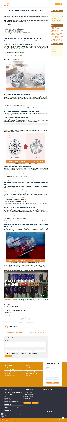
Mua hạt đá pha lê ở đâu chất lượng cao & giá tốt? (37, 332)
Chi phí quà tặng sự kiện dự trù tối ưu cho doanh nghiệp (57, 34)
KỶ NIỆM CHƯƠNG (55, 18)
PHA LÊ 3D (53, 16)
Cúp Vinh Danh (54, 14)
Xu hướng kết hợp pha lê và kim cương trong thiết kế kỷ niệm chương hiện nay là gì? (18, 32)
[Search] (61, 4)
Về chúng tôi (35, 4)
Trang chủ (27, 4)
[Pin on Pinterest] (27, 319)
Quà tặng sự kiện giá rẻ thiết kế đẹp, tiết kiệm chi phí (57, 31)
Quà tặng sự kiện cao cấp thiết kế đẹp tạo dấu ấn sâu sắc (57, 28)
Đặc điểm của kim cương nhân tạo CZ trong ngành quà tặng (14, 28)
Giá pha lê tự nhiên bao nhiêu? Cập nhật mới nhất (13, 332)
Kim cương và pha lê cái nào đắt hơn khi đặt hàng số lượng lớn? (15, 29)
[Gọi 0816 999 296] (2, 419)
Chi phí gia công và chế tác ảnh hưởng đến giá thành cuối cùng (15, 31)
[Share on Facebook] (22, 319)
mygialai (5, 420)
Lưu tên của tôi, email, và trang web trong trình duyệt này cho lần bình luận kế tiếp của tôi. (21, 353)
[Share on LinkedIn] (29, 319)
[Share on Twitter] (24, 319)
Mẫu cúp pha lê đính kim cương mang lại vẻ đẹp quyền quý (14, 33)
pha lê (36, 119)
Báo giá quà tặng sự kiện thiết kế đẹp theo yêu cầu (57, 37)
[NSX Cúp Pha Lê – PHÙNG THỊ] (13, 3)
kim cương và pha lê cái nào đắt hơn (30, 17)
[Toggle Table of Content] (33, 24)
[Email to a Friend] (25, 319)
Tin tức (52, 4)
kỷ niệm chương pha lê (14, 220)
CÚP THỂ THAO (54, 13)
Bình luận (7, 340)
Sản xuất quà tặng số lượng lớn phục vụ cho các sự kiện (56, 40)
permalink (32, 322)
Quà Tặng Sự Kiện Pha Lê (56, 20)
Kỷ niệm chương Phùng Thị (11, 299)
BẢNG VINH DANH (55, 22)
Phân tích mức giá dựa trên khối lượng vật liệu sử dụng (14, 30)
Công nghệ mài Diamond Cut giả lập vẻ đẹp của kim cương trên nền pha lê (16, 34)
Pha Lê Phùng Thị (30, 13)
